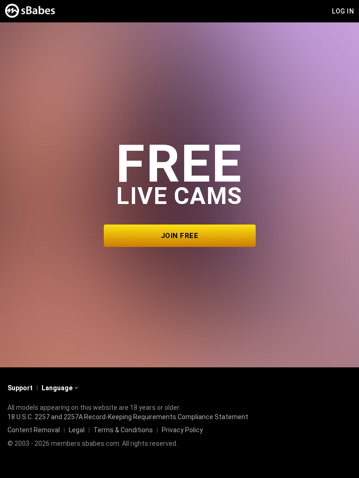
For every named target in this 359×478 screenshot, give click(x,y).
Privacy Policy (182, 430)
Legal (77, 430)
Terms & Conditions (123, 430)
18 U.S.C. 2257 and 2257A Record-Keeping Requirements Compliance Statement (127, 417)
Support (20, 388)
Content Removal (33, 430)
